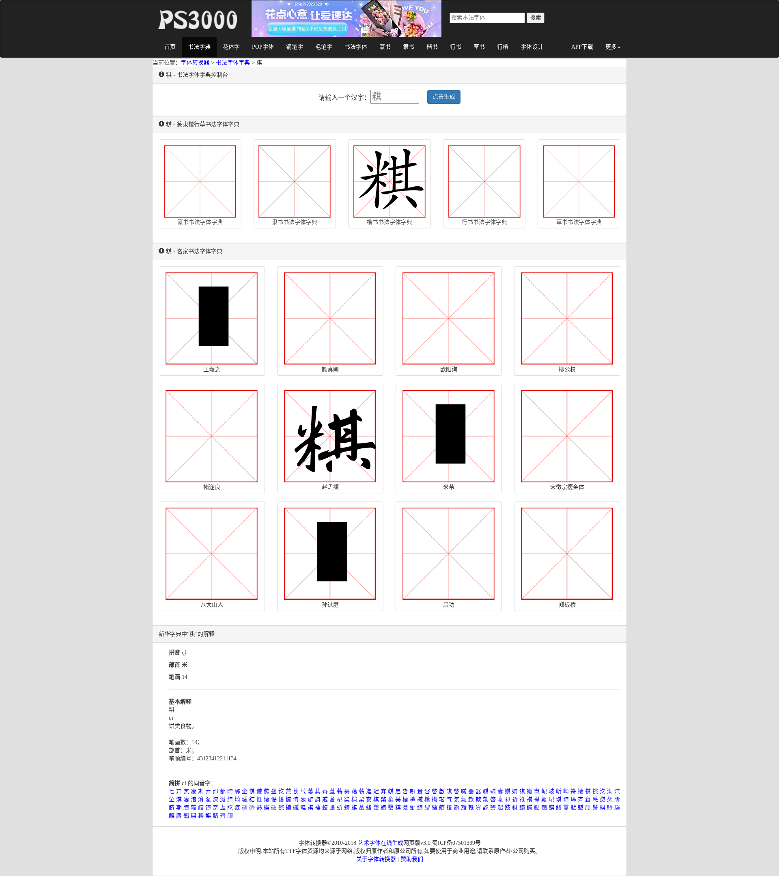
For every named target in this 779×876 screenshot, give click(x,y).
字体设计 (532, 47)
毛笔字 (323, 47)
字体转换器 (195, 63)
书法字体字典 (233, 63)
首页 (170, 47)
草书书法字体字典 (579, 222)
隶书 (408, 47)
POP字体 (263, 47)
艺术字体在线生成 (380, 843)
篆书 (385, 47)
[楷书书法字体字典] (389, 179)
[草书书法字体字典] (579, 179)
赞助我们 (411, 859)
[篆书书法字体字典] (200, 179)
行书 (455, 47)
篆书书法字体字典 (200, 222)
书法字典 (199, 47)
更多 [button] (611, 47)
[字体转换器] (196, 10)
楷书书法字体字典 (389, 222)
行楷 (502, 47)
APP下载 (582, 47)
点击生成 (444, 97)
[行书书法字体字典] (484, 179)
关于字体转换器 (376, 859)
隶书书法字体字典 (294, 222)
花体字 (231, 47)
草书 (479, 47)
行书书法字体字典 (484, 222)
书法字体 (355, 47)
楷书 (432, 47)
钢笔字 (294, 47)
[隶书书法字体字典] (295, 179)
